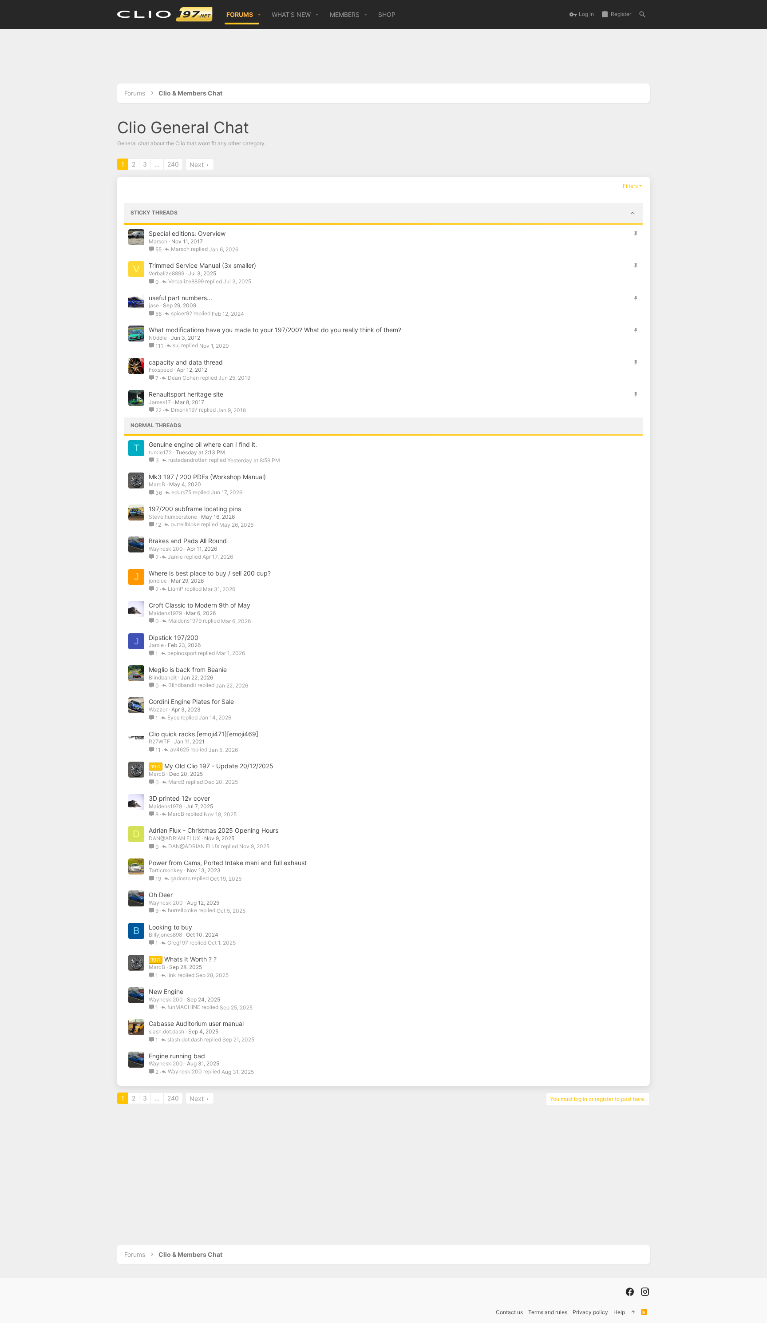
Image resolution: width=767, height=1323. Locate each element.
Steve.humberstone (173, 516)
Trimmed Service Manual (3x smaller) (202, 265)
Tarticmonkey (166, 870)
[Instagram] (645, 1292)
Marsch (158, 241)
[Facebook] (630, 1292)
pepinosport (182, 653)
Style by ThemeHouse (300, 1291)
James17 (160, 402)
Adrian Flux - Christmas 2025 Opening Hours (213, 830)
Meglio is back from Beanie (188, 669)
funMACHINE (183, 1007)
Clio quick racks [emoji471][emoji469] (203, 734)
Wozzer (158, 709)
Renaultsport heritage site (186, 394)
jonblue (158, 580)
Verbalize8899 (166, 273)
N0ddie (158, 337)
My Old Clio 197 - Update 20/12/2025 (218, 766)
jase (154, 305)
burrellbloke (185, 525)
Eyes (173, 718)
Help (619, 1312)
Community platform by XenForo (193, 1291)
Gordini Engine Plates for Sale (191, 701)
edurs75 (181, 493)
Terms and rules (547, 1312)
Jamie (175, 557)
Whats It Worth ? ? (190, 959)
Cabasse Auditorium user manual (196, 1023)
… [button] (157, 164)
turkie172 (160, 452)
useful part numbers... (180, 298)
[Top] (633, 1312)
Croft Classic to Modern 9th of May (199, 605)
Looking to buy (170, 927)
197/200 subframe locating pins (195, 509)
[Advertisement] (383, 59)
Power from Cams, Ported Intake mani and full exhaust (228, 862)
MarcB (157, 484)
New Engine (166, 991)
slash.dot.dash (166, 1031)
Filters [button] (630, 186)
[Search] (642, 14)
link (171, 975)
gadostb (180, 879)
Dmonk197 (184, 410)
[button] (259, 14)
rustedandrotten (188, 460)
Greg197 (177, 943)
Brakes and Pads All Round (188, 540)
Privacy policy (590, 1312)
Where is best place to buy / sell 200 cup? (210, 573)
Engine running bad (177, 1056)
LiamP (175, 589)
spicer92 (181, 314)
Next (197, 164)
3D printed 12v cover (179, 798)
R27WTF (159, 741)
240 (173, 164)
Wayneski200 (166, 548)
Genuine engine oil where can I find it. (203, 444)
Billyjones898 (165, 934)
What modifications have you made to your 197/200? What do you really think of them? (275, 330)
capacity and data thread (186, 362)
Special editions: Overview (187, 233)
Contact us (509, 1312)
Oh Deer (161, 894)
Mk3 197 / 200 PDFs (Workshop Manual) (207, 477)
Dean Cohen (183, 378)
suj (176, 346)
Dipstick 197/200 (173, 637)
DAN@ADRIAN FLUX (174, 838)
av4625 (179, 750)
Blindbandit (163, 677)
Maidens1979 (165, 613)
